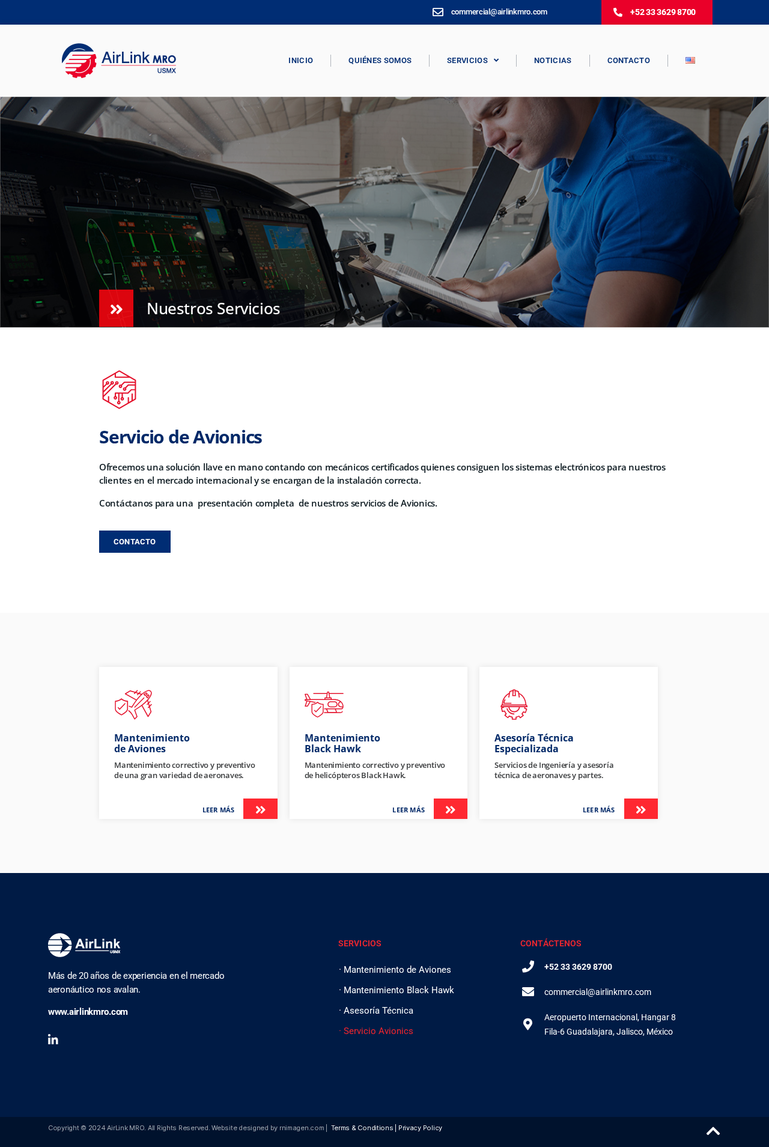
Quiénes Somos (380, 60)
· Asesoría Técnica (376, 1010)
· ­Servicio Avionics (376, 1031)
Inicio (300, 60)
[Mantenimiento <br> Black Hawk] (324, 704)
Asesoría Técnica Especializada (534, 743)
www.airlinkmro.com (88, 1011)
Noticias (552, 60)
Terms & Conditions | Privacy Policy (387, 1128)
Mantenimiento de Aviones (152, 743)
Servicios (467, 60)
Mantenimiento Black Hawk (342, 743)
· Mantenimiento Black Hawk (396, 990)
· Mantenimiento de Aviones (395, 969)
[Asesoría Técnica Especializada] (513, 704)
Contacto (628, 60)
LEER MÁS (218, 809)
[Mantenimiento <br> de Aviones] (133, 705)
